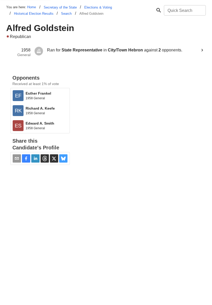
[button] (26, 158)
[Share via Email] (17, 158)
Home (31, 7)
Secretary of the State (60, 7)
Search (66, 14)
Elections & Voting (98, 7)
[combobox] (184, 10)
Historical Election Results (34, 14)
